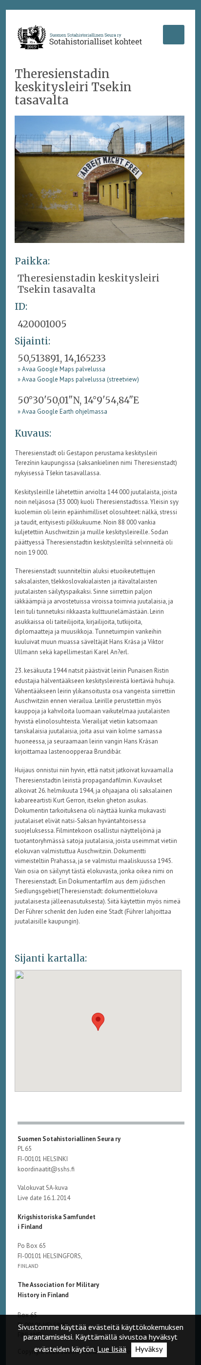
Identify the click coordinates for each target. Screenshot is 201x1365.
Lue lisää (111, 1349)
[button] (98, 1022)
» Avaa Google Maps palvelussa (61, 369)
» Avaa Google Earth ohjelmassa (62, 411)
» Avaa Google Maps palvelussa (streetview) (78, 379)
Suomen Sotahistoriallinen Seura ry (70, 1139)
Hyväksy (149, 1349)
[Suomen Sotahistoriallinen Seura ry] (80, 37)
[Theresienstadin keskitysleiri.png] (99, 178)
